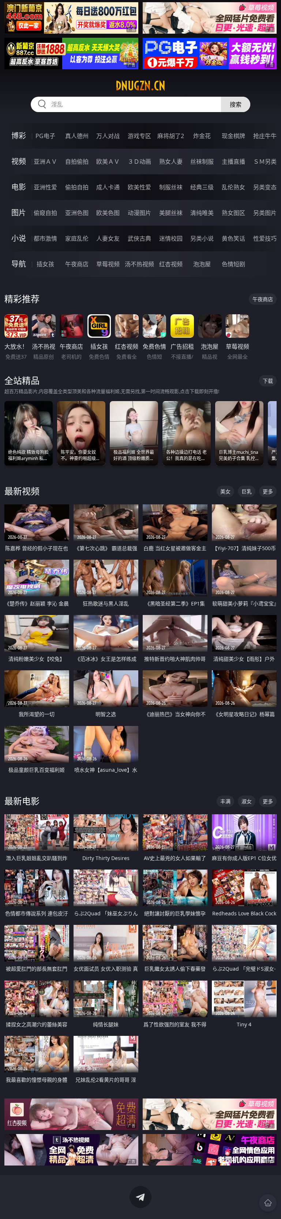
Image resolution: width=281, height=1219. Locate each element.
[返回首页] (268, 1203)
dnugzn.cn (140, 85)
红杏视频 (171, 264)
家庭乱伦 (77, 238)
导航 (18, 264)
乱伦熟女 (233, 187)
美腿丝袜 (171, 213)
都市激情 (45, 238)
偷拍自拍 (77, 187)
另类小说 (202, 238)
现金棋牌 (233, 136)
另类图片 (265, 213)
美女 (225, 491)
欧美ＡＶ (108, 162)
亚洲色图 (77, 213)
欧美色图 (108, 213)
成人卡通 (108, 187)
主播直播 (233, 162)
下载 (268, 380)
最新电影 (22, 801)
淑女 (246, 801)
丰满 (225, 801)
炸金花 (202, 136)
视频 (18, 161)
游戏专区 (139, 136)
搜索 (235, 104)
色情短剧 (233, 264)
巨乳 (246, 491)
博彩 (18, 136)
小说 (18, 238)
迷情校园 (171, 238)
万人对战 (108, 136)
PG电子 (45, 136)
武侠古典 (139, 238)
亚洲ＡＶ (45, 162)
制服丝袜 (171, 187)
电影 (18, 187)
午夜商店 (77, 264)
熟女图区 (233, 213)
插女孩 (45, 264)
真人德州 (77, 136)
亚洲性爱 (45, 187)
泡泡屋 (202, 264)
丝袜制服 (202, 162)
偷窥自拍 (45, 213)
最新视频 (22, 491)
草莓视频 (108, 264)
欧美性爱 (139, 187)
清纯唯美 (202, 213)
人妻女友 (108, 238)
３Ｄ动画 (139, 162)
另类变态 (265, 187)
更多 (268, 491)
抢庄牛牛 (265, 136)
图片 (18, 213)
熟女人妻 (171, 162)
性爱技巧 (265, 238)
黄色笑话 (233, 238)
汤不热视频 (139, 264)
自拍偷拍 (77, 162)
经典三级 (202, 187)
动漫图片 (139, 213)
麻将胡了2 (170, 136)
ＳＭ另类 (265, 162)
